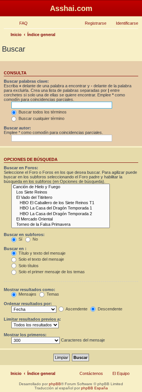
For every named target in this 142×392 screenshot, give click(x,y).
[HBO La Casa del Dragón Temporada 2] (60, 214)
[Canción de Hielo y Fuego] (60, 187)
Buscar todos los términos (42, 112)
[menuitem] (20, 23)
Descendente (109, 309)
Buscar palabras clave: (26, 81)
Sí (19, 239)
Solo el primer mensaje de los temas (51, 271)
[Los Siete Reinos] (60, 192)
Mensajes (26, 294)
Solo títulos (28, 265)
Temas (52, 294)
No (34, 239)
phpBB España (94, 388)
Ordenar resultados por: (28, 303)
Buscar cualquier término (40, 118)
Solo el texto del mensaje (40, 259)
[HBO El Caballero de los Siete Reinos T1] (60, 203)
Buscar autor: (17, 128)
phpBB (55, 384)
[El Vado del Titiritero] (60, 197)
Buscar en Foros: (21, 167)
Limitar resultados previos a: (32, 319)
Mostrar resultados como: (29, 289)
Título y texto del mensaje (41, 253)
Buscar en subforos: (24, 234)
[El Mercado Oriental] (60, 219)
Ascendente (76, 309)
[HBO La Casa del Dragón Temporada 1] (60, 208)
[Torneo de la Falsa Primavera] (60, 224)
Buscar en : (15, 248)
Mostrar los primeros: (25, 334)
